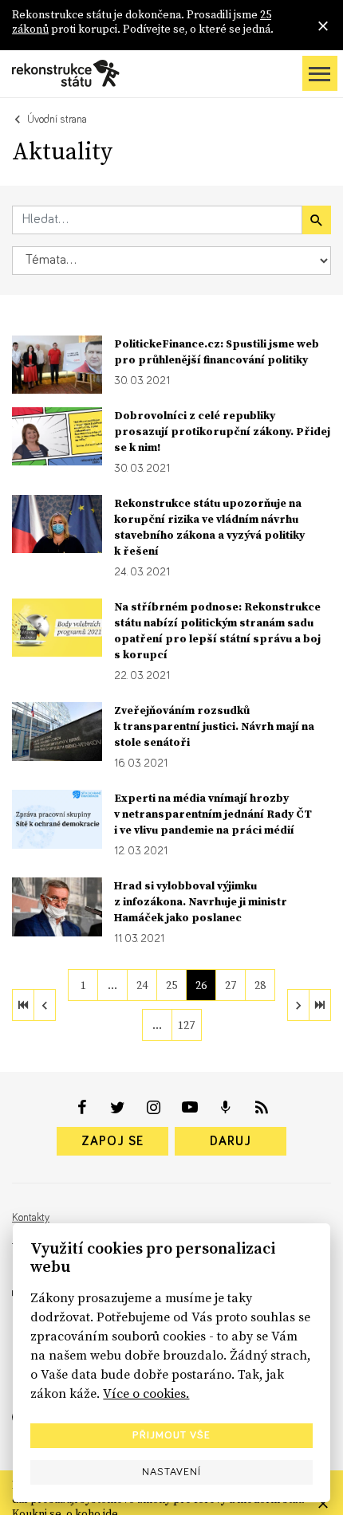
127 (186, 1025)
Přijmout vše (171, 1435)
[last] (319, 1005)
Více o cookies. (146, 1393)
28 (260, 985)
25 (171, 985)
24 (142, 985)
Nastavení (171, 1472)
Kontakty (30, 1217)
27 (230, 985)
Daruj (230, 1141)
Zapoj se (112, 1141)
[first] (23, 1005)
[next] (298, 1005)
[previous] (44, 1005)
